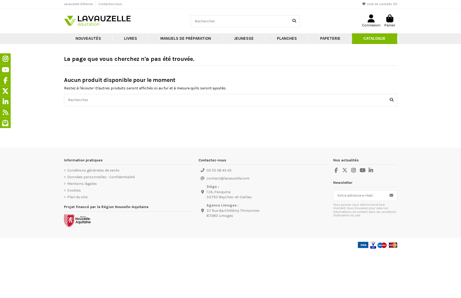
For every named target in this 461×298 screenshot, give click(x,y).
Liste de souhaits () (381, 4)
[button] (131, 38)
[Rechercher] (294, 21)
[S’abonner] (391, 195)
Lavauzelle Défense (79, 4)
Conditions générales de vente (93, 170)
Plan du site (77, 197)
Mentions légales (82, 183)
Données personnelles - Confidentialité (101, 177)
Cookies (74, 190)
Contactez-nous (110, 4)
